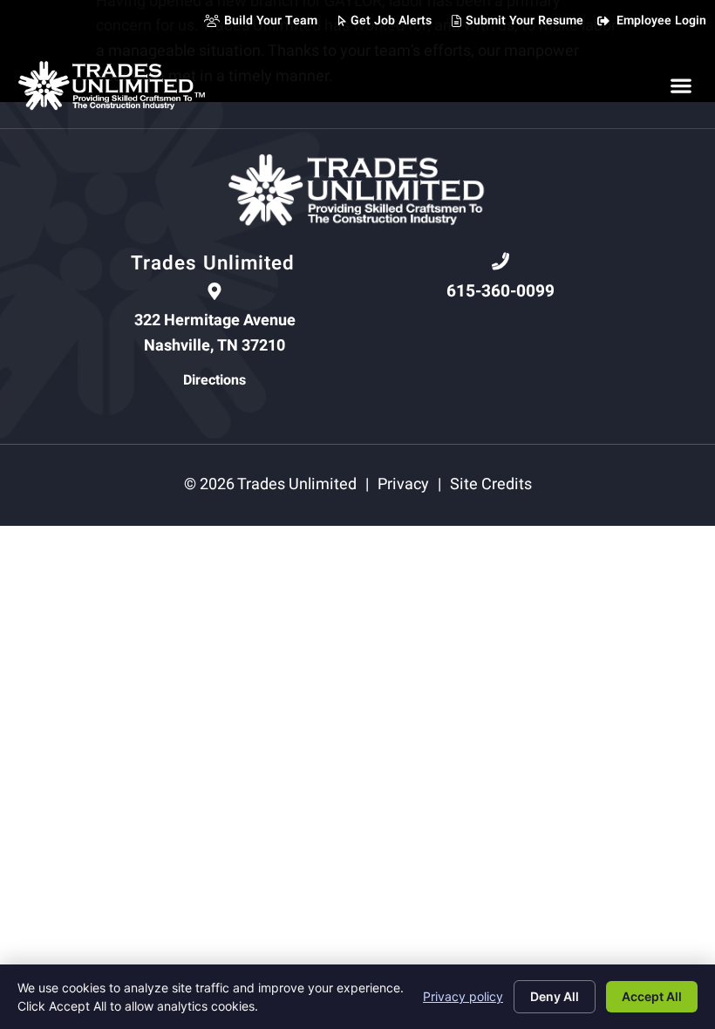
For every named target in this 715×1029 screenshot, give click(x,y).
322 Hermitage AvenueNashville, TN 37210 (215, 333)
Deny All (554, 996)
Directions (214, 380)
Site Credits (491, 484)
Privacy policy (463, 996)
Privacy (403, 484)
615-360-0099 (500, 291)
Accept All (652, 996)
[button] (681, 85)
